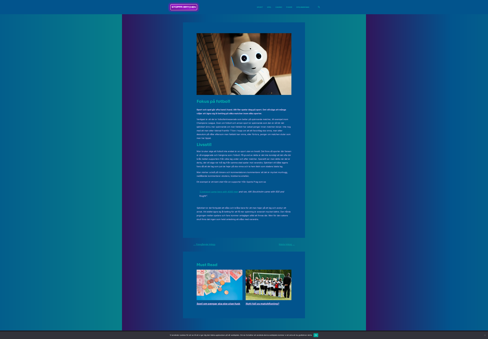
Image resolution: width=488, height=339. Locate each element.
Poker (289, 7)
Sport (260, 7)
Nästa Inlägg (287, 244)
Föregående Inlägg (204, 244)
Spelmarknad (302, 7)
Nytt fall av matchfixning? (262, 303)
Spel (269, 7)
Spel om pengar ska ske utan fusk (218, 303)
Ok (316, 335)
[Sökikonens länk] (319, 7)
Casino (278, 7)
